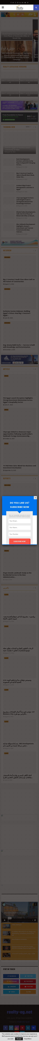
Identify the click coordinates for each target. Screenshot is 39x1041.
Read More (27, 1039)
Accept (19, 1039)
